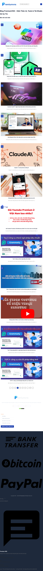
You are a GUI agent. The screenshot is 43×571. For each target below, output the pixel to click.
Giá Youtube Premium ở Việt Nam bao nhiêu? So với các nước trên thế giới (21, 228)
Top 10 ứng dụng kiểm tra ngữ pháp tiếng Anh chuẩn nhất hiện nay (21, 350)
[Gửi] (28, 4)
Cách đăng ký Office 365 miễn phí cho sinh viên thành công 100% (21, 137)
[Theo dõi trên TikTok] (21, 415)
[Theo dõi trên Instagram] (19, 415)
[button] (41, 4)
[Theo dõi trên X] (23, 415)
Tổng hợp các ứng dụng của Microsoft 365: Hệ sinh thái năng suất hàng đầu (21, 46)
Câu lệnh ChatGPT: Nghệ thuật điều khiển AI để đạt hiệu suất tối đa (21, 106)
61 (30, 387)
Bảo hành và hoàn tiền (6, 420)
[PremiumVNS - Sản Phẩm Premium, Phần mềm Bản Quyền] (9, 4)
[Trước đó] (10, 388)
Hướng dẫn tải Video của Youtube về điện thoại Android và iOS (21, 198)
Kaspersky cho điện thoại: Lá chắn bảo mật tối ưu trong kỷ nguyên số (21, 76)
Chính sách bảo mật (6, 418)
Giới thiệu (4, 416)
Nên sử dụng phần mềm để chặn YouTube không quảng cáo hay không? (22, 289)
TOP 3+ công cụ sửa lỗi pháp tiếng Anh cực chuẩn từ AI (21, 380)
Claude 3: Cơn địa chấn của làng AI (21, 167)
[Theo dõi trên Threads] (25, 415)
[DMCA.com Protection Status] (21, 408)
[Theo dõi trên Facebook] (18, 415)
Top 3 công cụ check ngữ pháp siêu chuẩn (21, 258)
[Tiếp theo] (33, 388)
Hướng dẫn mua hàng (6, 423)
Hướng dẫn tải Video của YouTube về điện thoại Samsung (21, 319)
